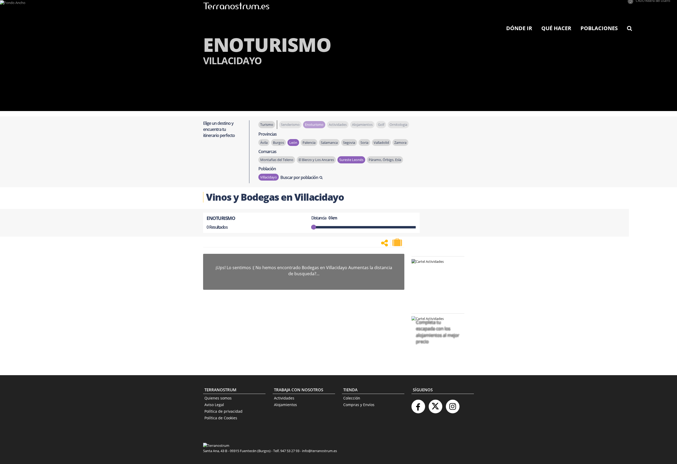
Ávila (264, 142)
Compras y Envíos (358, 404)
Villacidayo (268, 177)
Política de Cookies (220, 417)
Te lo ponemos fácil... (435, 295)
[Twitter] (435, 404)
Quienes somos (218, 398)
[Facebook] (418, 404)
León (293, 142)
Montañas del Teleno (276, 159)
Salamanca (329, 142)
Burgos (278, 142)
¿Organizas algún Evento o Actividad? (435, 268)
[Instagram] (452, 404)
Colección (351, 398)
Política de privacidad (223, 411)
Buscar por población (299, 177)
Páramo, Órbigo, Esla (385, 159)
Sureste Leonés (351, 159)
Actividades (284, 398)
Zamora (400, 142)
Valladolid (381, 142)
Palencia (309, 142)
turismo (266, 124)
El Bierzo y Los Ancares (316, 159)
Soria (364, 142)
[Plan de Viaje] (397, 242)
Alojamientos (285, 404)
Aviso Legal (214, 404)
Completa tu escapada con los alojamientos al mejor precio (437, 331)
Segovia (349, 142)
